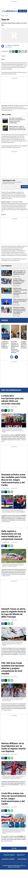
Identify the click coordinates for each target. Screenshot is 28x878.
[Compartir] (26, 51)
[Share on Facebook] (13, 51)
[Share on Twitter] (16, 51)
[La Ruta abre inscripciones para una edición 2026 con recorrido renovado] (13, 420)
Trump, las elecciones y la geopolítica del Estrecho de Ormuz (20, 301)
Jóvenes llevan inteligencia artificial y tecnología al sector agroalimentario (19, 281)
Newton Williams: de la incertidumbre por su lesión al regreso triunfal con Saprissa (13, 747)
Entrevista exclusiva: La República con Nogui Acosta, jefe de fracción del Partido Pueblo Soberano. (15, 347)
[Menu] (3, 11)
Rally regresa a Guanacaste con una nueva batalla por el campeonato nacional (11, 535)
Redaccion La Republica (13, 45)
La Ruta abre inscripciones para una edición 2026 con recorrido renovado (12, 399)
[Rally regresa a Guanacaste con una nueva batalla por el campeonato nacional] (13, 556)
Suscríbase (22, 859)
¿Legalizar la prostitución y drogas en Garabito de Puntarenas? (5, 345)
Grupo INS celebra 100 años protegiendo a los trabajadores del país (19, 272)
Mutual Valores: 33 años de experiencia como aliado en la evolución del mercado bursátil (17, 128)
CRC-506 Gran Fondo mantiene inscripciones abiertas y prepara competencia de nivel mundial (12, 668)
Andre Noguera (6, 406)
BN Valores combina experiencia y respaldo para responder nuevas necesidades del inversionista (19, 310)
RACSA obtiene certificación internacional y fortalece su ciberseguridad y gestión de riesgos (20, 291)
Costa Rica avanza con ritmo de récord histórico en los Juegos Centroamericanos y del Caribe (13, 798)
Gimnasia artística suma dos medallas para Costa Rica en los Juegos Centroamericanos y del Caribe (13, 479)
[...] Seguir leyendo (5, 521)
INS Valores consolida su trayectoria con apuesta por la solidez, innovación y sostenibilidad (17, 120)
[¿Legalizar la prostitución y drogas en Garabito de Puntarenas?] (5, 332)
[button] (22, 11)
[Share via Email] (22, 51)
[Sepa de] (14, 35)
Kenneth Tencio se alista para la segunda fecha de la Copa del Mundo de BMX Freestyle (13, 613)
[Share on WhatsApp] (19, 51)
